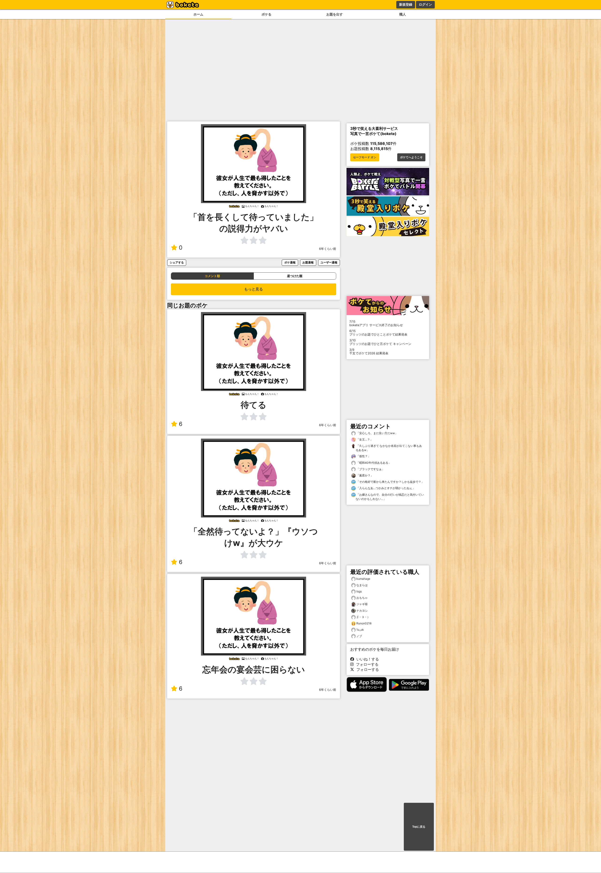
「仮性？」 (363, 456)
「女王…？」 (364, 439)
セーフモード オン (364, 157)
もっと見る (253, 289)
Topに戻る (418, 826)
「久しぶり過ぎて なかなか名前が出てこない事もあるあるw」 (389, 448)
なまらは (362, 585)
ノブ (359, 636)
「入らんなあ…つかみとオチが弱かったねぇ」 (385, 488)
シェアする (177, 262)
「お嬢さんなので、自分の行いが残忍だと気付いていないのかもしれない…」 (390, 497)
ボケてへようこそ (411, 157)
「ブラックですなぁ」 (370, 469)
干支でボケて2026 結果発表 (368, 351)
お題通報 (308, 262)
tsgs (359, 591)
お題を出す (334, 14)
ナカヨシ (362, 610)
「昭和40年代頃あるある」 (373, 462)
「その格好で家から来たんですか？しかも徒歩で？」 (390, 481)
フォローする (366, 664)
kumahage (363, 578)
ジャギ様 (362, 604)
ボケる (266, 14)
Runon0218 (363, 623)
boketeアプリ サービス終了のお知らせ (376, 323)
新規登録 (405, 4)
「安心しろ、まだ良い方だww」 (377, 433)
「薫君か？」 (364, 475)
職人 (402, 14)
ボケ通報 (290, 262)
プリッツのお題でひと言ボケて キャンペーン (380, 342)
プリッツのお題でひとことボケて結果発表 (378, 332)
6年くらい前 (327, 249)
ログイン (425, 4)
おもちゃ (362, 597)
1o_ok (360, 629)
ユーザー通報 (328, 262)
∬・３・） (363, 617)
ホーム (198, 14)
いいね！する (366, 659)
